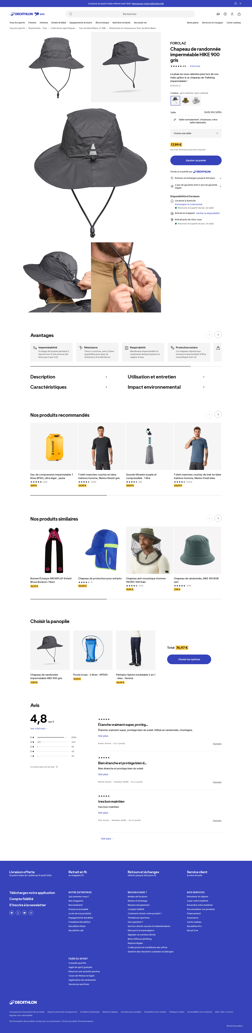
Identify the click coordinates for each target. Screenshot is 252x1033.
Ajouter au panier (196, 160)
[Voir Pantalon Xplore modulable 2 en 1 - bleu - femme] (135, 650)
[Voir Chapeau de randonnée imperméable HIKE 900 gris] (50, 650)
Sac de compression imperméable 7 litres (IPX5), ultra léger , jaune (52, 476)
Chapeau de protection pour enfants (100, 578)
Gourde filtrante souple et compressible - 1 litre (141, 476)
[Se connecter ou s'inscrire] (232, 14)
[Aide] (225, 14)
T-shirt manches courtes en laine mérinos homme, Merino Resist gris (99, 476)
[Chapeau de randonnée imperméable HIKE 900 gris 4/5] (56, 277)
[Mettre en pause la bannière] (235, 3)
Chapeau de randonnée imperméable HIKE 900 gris (46, 676)
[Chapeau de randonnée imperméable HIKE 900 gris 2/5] (56, 67)
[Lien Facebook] (11, 912)
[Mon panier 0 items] (239, 14)
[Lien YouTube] (24, 912)
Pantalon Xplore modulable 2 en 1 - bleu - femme (135, 676)
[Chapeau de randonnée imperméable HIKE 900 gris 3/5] (91, 172)
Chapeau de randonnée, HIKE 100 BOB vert (196, 580)
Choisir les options (189, 659)
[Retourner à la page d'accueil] (27, 14)
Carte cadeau (233, 22)
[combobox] (196, 133)
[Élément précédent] (209, 334)
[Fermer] (240, 3)
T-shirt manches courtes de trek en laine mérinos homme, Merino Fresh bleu (197, 476)
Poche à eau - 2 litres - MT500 (90, 674)
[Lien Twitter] (18, 912)
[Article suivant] (218, 334)
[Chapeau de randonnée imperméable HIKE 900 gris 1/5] (126, 67)
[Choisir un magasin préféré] (218, 14)
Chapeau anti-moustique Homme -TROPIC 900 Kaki (146, 580)
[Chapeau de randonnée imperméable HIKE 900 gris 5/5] (126, 277)
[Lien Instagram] (31, 912)
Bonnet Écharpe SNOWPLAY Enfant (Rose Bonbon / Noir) (51, 580)
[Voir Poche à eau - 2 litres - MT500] (93, 650)
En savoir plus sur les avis (42, 767)
